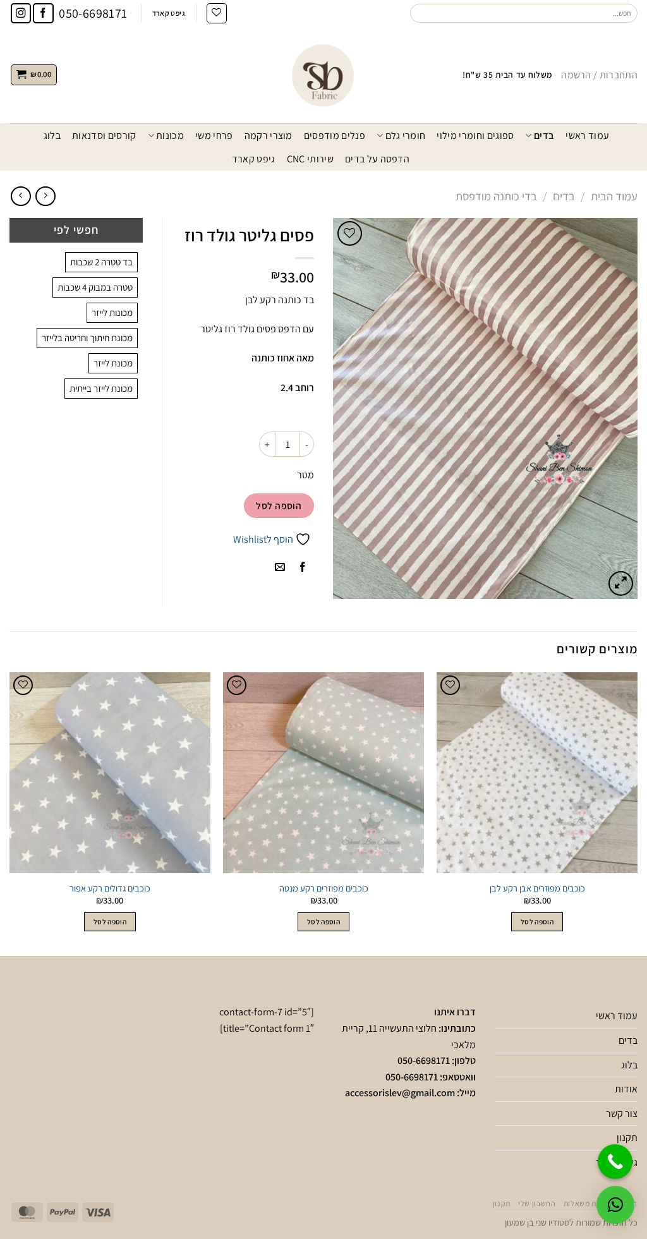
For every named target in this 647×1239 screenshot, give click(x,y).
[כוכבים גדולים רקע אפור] (109, 772)
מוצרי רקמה (269, 135)
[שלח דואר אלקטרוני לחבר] (279, 567)
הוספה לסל (278, 505)
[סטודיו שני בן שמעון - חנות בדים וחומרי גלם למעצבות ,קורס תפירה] (323, 74)
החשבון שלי (536, 1204)
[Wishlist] (217, 13)
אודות (626, 1089)
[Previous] (636, 813)
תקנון (627, 1137)
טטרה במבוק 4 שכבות (95, 287)
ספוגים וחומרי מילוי (475, 135)
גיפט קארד (253, 159)
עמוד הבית (614, 195)
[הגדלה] (620, 583)
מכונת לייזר (113, 363)
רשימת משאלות (588, 1204)
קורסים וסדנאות (104, 135)
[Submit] (420, 13)
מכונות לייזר (112, 312)
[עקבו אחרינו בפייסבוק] (43, 13)
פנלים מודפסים (334, 135)
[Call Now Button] (615, 1161)
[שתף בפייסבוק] (302, 567)
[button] (615, 1205)
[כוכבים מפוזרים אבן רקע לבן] (537, 772)
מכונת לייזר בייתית (101, 388)
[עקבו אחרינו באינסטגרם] (21, 13)
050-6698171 (423, 1060)
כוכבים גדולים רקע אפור (110, 888)
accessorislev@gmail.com (400, 1092)
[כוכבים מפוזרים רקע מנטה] (323, 772)
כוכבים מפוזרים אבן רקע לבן (537, 888)
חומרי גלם (405, 135)
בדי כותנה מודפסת (496, 195)
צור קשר (622, 1113)
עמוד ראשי (587, 135)
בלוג (52, 135)
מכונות (170, 135)
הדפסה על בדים (377, 159)
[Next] (10, 813)
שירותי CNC (310, 159)
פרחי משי (214, 135)
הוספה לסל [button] (537, 921)
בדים (544, 135)
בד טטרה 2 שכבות (101, 262)
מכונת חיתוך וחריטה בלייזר (87, 338)
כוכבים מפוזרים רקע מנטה (323, 888)
